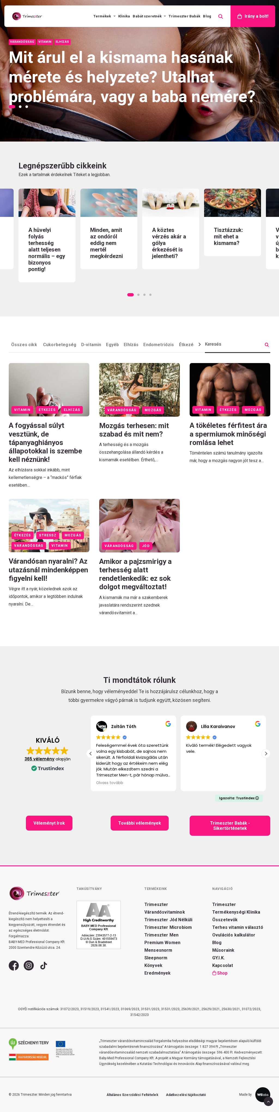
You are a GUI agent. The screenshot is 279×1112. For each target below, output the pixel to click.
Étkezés (187, 344)
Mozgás (153, 410)
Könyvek (153, 965)
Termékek (102, 16)
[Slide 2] (20, 106)
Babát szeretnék (147, 16)
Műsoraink (223, 950)
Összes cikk (24, 344)
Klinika (124, 16)
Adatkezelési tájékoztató (186, 1095)
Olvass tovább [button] (88, 783)
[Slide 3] (26, 106)
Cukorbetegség (59, 344)
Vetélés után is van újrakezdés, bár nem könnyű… (232, 243)
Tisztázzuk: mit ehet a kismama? (166, 236)
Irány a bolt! (256, 16)
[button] (47, 203)
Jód (146, 546)
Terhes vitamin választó (237, 927)
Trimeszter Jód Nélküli (168, 919)
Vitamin (22, 410)
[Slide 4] (150, 294)
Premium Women (162, 942)
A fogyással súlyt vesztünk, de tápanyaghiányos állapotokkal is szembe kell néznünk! (45, 442)
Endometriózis (158, 344)
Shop (222, 973)
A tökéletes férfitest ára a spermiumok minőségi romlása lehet (228, 433)
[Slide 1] (13, 106)
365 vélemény (39, 759)
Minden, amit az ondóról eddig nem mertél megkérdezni (44, 243)
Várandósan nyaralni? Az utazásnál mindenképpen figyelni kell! (48, 569)
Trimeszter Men (161, 935)
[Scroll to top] (268, 1101)
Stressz (47, 535)
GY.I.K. (218, 957)
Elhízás (131, 344)
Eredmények (157, 973)
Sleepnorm (155, 957)
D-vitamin (91, 344)
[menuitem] (104, 16)
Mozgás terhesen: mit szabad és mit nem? (134, 430)
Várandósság (122, 410)
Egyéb (112, 344)
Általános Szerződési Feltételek (132, 1095)
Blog (207, 16)
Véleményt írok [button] (49, 823)
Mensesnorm (158, 950)
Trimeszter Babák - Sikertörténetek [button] (230, 826)
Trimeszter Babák (184, 16)
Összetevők (225, 919)
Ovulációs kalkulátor (233, 935)
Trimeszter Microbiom (168, 927)
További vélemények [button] (139, 823)
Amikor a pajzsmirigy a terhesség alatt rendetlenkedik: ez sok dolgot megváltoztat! (135, 574)
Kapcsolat (222, 965)
